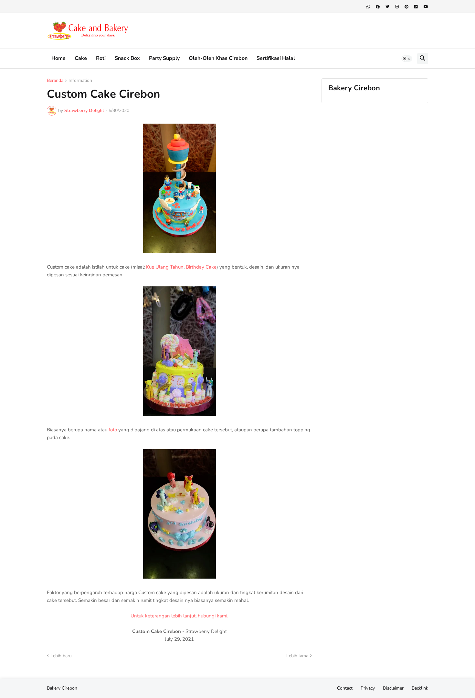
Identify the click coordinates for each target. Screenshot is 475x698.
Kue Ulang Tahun (165, 267)
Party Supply (164, 58)
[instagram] (397, 6)
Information (80, 80)
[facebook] (378, 6)
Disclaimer (393, 688)
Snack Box (127, 58)
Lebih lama (297, 656)
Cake (81, 58)
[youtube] (426, 6)
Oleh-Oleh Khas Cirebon (218, 58)
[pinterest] (406, 6)
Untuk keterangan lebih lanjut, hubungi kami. (179, 616)
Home (58, 58)
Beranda (55, 80)
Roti (101, 58)
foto (113, 430)
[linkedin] (416, 6)
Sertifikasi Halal (276, 58)
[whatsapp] (368, 6)
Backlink (420, 688)
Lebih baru (61, 656)
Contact (345, 688)
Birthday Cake (201, 267)
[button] (406, 58)
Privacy (368, 688)
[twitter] (387, 6)
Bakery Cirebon (62, 688)
